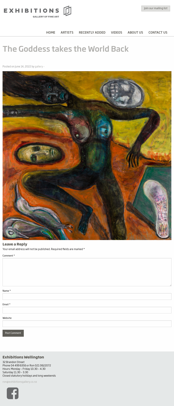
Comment (9, 256)
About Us (135, 32)
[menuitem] (51, 32)
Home (50, 32)
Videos (116, 32)
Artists (67, 32)
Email (6, 304)
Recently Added (92, 32)
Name (7, 291)
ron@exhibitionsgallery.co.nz (20, 382)
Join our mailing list (155, 8)
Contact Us (158, 32)
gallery (39, 66)
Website (7, 318)
